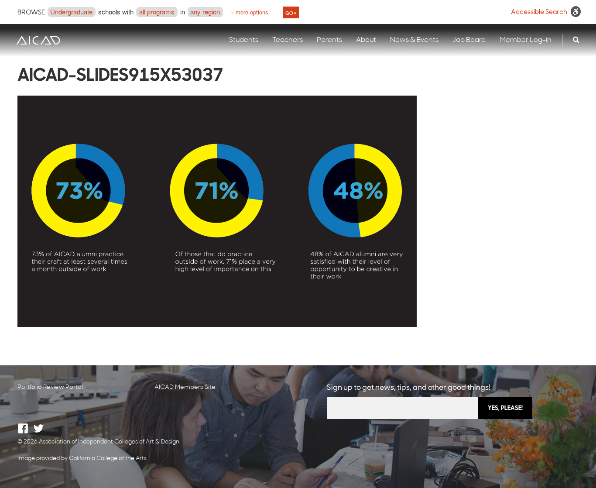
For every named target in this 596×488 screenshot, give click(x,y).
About (366, 40)
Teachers (287, 40)
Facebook (22, 428)
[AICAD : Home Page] (38, 40)
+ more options (249, 12)
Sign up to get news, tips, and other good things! (408, 388)
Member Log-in (525, 40)
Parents (329, 40)
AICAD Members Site (185, 387)
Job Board (469, 40)
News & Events (414, 40)
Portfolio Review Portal (50, 387)
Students (243, 40)
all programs (157, 11)
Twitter (38, 428)
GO (290, 12)
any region (205, 11)
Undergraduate (71, 11)
